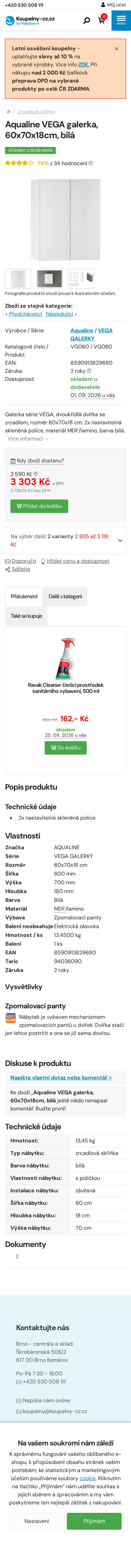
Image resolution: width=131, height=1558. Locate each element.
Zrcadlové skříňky (36, 112)
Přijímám (94, 1521)
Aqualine (82, 330)
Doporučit (24, 560)
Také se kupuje (26, 615)
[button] (86, 20)
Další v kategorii (65, 596)
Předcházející (25, 313)
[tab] (24, 596)
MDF (59, 908)
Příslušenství (24, 596)
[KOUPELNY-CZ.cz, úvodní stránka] (30, 21)
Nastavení (37, 1521)
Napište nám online (46, 1400)
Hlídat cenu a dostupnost (78, 560)
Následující (59, 313)
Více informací (26, 438)
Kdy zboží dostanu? (40, 460)
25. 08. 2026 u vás (65, 735)
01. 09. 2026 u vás (93, 395)
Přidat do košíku (42, 506)
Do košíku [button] (68, 747)
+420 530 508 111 (44, 1381)
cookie (88, 1478)
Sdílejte (21, 569)
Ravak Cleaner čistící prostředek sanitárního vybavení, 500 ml (65, 688)
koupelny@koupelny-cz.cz (55, 1411)
